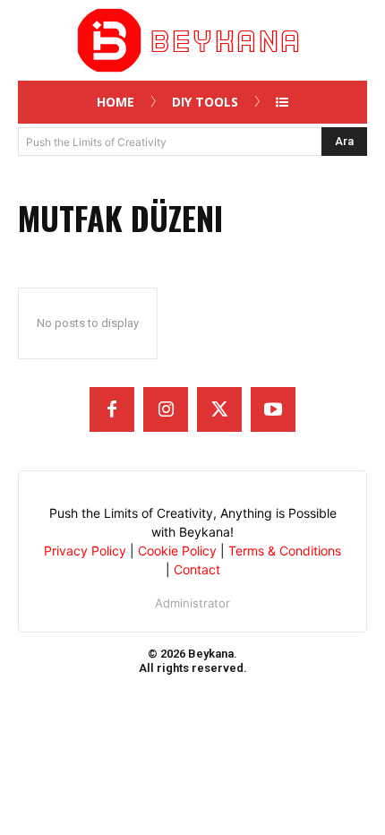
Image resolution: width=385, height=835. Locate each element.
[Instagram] (165, 409)
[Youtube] (273, 409)
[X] (219, 409)
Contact (197, 569)
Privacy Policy (85, 550)
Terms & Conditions (284, 550)
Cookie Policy (177, 550)
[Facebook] (112, 409)
